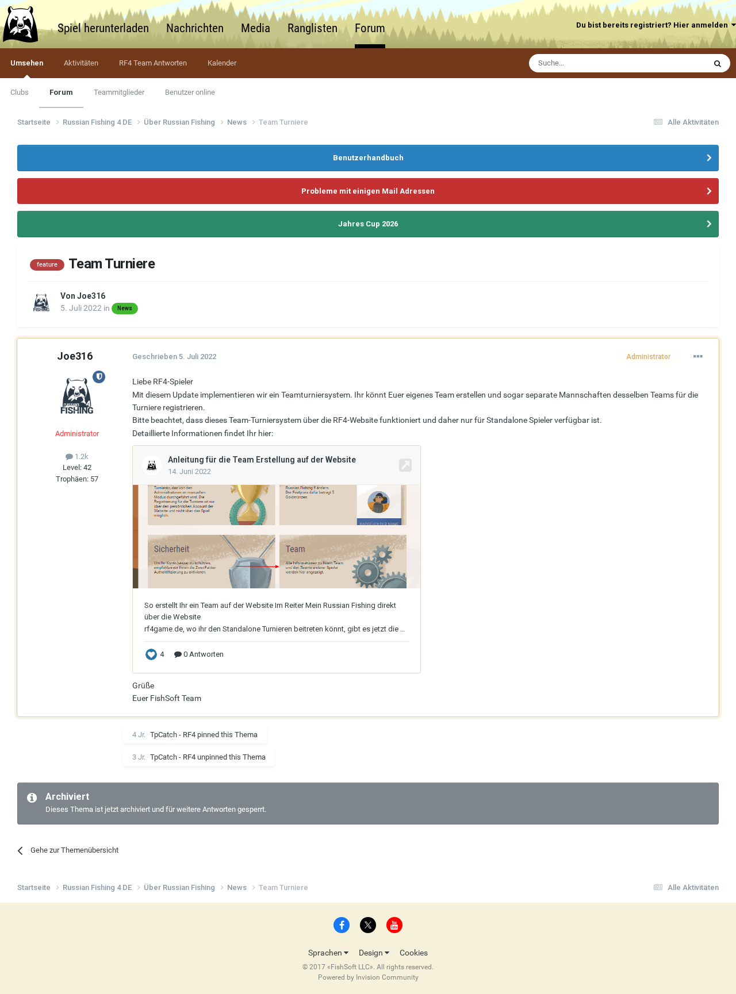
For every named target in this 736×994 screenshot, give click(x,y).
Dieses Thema (667, 63)
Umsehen (26, 63)
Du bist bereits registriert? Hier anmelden (653, 25)
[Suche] (717, 63)
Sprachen (326, 952)
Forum (370, 28)
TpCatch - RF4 (172, 734)
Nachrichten (195, 28)
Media (255, 28)
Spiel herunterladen (103, 28)
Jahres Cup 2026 (368, 223)
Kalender (222, 63)
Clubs (19, 92)
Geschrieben (174, 356)
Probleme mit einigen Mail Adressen (368, 191)
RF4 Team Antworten (153, 63)
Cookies (414, 952)
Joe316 (91, 295)
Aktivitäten (81, 63)
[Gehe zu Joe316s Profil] (41, 302)
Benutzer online (190, 92)
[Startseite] (26, 24)
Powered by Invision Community (368, 977)
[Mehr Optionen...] (698, 357)
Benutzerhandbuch (368, 157)
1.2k (81, 456)
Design (372, 952)
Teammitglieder (119, 92)
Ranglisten (313, 28)
